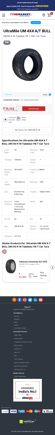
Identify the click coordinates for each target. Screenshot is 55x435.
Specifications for (25, 142)
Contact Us (17, 349)
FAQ (15, 355)
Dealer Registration (20, 376)
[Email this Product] (50, 95)
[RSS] (14, 300)
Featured (17, 319)
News (16, 322)
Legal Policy (17, 335)
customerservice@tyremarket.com (23, 309)
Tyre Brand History (20, 328)
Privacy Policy (18, 338)
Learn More (36, 22)
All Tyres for (27, 130)
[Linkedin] (35, 300)
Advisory (16, 316)
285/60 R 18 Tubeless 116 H (29, 264)
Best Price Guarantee (20, 366)
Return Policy (18, 345)
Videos (16, 325)
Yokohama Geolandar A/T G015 (33, 262)
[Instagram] (25, 300)
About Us (17, 352)
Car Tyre (22, 266)
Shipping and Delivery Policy (23, 342)
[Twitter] (30, 300)
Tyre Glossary (18, 359)
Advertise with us (19, 369)
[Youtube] (40, 300)
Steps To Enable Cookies (21, 362)
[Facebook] (19, 300)
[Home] (21, 15)
